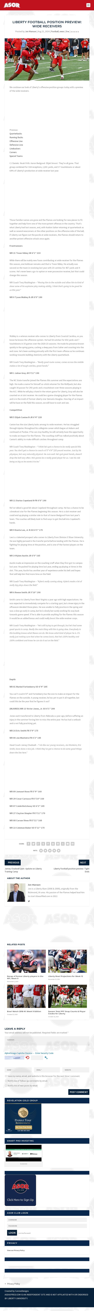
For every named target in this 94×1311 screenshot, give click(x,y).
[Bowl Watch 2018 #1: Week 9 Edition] (26, 996)
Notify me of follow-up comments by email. (28, 1080)
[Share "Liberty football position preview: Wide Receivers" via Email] (67, 843)
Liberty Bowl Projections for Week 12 (65, 976)
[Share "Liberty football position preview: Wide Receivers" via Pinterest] (48, 843)
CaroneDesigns (22, 1291)
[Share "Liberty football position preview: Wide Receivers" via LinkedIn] (53, 843)
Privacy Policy (13, 1283)
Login (12, 1232)
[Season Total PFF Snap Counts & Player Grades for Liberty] (67, 996)
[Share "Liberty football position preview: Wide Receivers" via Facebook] (28, 843)
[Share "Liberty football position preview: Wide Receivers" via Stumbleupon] (62, 843)
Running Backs (16, 137)
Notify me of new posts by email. (23, 1085)
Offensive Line (16, 141)
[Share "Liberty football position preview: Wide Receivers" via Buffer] (57, 843)
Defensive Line (16, 144)
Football (55, 31)
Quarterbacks (16, 133)
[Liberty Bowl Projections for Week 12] (67, 961)
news (62, 31)
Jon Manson (30, 31)
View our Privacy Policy (16, 1250)
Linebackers (15, 148)
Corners (13, 152)
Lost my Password (24, 1233)
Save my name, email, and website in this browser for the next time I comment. (44, 1076)
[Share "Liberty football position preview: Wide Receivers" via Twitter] (33, 843)
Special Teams (16, 156)
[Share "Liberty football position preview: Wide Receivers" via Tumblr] (43, 843)
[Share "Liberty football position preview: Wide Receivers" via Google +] (38, 843)
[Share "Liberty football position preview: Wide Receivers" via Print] (72, 843)
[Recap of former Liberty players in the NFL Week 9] (26, 961)
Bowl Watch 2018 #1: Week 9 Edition (24, 1011)
